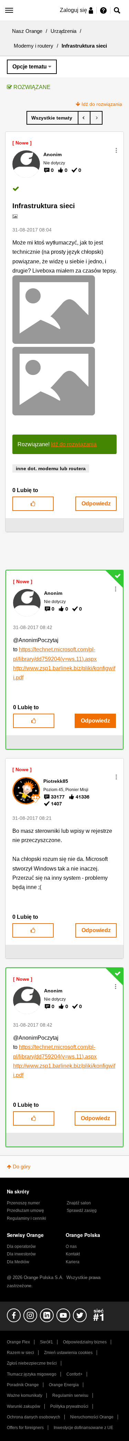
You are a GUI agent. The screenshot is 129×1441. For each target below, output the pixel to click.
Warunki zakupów (23, 1406)
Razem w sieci (20, 1352)
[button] (116, 150)
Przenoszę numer (23, 1203)
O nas (71, 1246)
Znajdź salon (79, 1203)
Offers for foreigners (25, 1427)
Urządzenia (63, 31)
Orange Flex (18, 1342)
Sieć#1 (46, 1342)
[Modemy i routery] (52, 118)
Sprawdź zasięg (82, 1210)
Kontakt (73, 1254)
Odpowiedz (96, 503)
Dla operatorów (21, 1246)
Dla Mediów (18, 1262)
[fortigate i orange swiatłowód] (84, 118)
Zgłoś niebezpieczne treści (32, 1363)
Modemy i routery (33, 46)
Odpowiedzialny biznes (85, 1342)
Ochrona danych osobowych (33, 1417)
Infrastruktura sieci (43, 206)
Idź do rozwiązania (102, 104)
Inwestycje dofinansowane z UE (83, 1427)
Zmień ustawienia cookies (68, 1352)
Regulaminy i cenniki (26, 1218)
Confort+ (74, 1374)
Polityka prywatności (69, 1406)
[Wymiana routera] (96, 118)
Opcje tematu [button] (29, 67)
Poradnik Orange (23, 1384)
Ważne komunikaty (24, 1395)
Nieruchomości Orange (92, 1417)
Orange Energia (64, 1384)
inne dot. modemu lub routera (51, 468)
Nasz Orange (27, 31)
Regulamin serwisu (70, 1395)
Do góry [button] (22, 1166)
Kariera (72, 1262)
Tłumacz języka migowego (31, 1374)
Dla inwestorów (21, 1254)
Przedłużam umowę (25, 1210)
